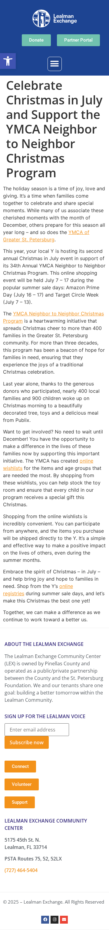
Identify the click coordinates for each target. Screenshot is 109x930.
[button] (8, 61)
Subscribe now (27, 742)
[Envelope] (64, 920)
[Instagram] (54, 920)
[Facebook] (45, 920)
